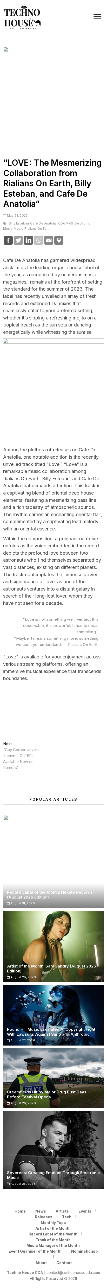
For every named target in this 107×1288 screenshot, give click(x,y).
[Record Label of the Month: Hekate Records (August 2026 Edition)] (53, 861)
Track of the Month (53, 1240)
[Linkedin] (28, 240)
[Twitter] (18, 240)
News (40, 1211)
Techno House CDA (25, 1272)
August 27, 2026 (22, 1040)
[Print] (58, 240)
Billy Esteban (19, 223)
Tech (66, 1217)
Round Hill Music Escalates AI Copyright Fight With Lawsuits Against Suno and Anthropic (51, 1032)
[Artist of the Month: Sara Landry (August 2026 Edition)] (53, 946)
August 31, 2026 (22, 903)
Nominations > (84, 1251)
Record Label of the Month (53, 1234)
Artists (62, 1211)
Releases (43, 1217)
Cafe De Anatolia (43, 223)
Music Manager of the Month (53, 1245)
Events (84, 1211)
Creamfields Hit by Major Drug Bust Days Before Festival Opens (46, 1094)
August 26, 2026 (23, 1103)
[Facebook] (8, 240)
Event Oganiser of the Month (35, 1251)
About (41, 1262)
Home (20, 1211)
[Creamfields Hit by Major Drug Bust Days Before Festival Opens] (53, 1078)
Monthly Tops (53, 1222)
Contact (64, 1262)
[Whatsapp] (38, 240)
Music (18, 228)
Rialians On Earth (37, 228)
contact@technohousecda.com (73, 1272)
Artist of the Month (53, 1228)
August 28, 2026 (23, 977)
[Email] (48, 240)
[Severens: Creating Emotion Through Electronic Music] (53, 1150)
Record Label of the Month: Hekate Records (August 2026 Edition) (50, 895)
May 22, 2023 (17, 215)
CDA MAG (65, 223)
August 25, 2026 (22, 1184)
